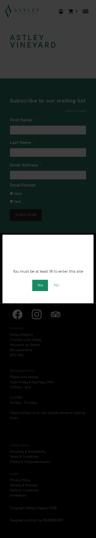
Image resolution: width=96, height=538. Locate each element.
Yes (40, 285)
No (56, 285)
